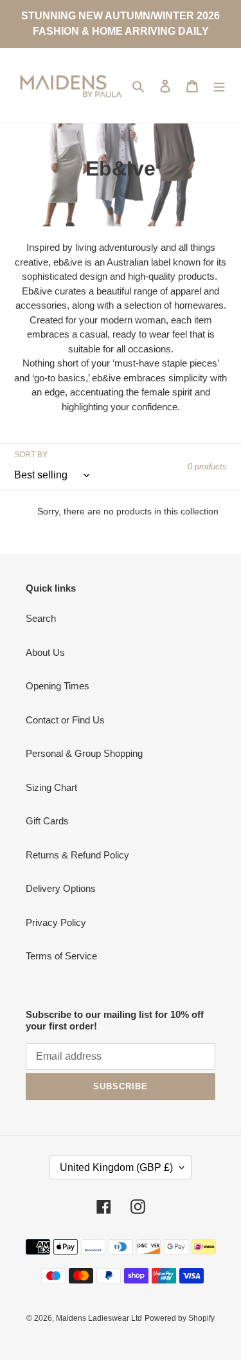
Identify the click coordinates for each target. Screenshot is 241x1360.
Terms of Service (61, 955)
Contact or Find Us (65, 719)
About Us (45, 652)
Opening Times (57, 685)
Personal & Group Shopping (84, 753)
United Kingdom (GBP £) (116, 1167)
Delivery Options (61, 888)
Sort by (31, 454)
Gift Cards (47, 820)
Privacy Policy (56, 922)
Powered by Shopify (180, 1318)
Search (41, 618)
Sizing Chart (51, 787)
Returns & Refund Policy (77, 854)
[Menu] (219, 86)
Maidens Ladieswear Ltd (99, 1318)
